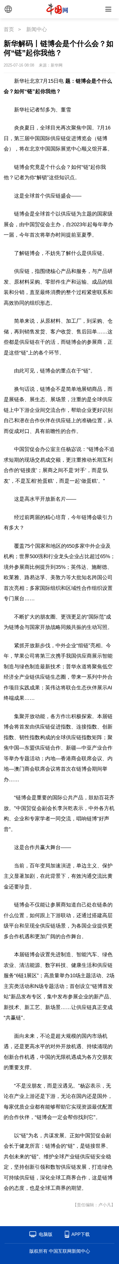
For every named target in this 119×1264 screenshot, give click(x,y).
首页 (9, 29)
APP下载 (80, 1234)
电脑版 (45, 1234)
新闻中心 (36, 29)
